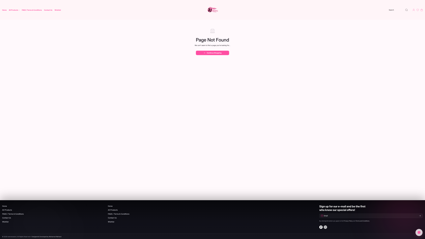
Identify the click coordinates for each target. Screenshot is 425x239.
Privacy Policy (348, 221)
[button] (422, 10)
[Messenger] (419, 233)
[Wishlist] (418, 10)
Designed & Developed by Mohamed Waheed (46, 236)
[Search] (406, 10)
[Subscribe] (420, 216)
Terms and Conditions (362, 221)
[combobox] (398, 10)
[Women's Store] (212, 10)
